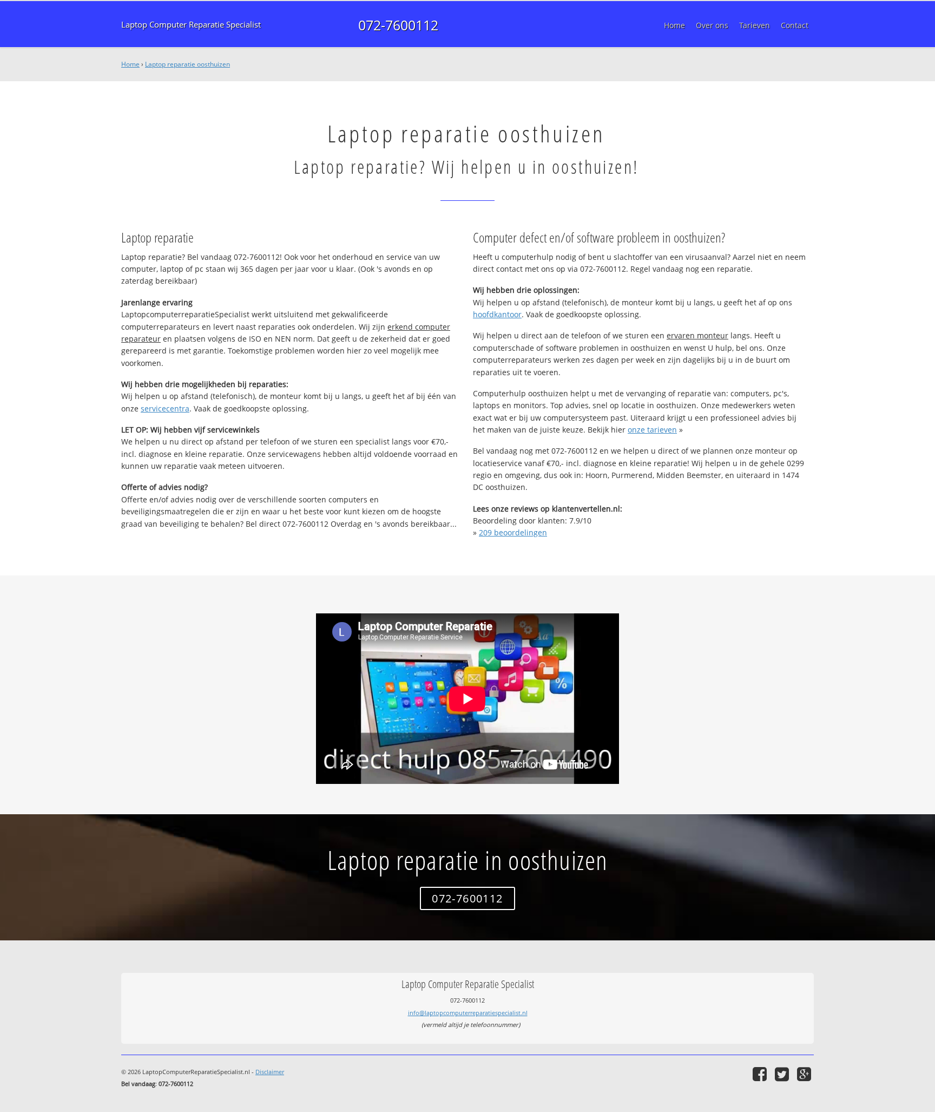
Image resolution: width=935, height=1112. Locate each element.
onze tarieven (652, 429)
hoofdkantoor (497, 314)
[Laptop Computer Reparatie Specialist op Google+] (805, 1074)
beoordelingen (513, 532)
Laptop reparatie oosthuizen (187, 64)
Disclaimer (269, 1072)
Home (130, 64)
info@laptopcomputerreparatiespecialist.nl (468, 1013)
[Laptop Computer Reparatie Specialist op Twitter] (783, 1074)
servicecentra (165, 408)
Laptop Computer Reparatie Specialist (191, 24)
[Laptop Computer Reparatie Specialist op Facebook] (761, 1074)
